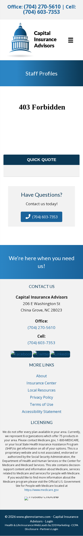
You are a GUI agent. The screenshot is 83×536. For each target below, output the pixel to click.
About (41, 375)
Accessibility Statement (41, 411)
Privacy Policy (41, 397)
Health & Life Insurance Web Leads (26, 525)
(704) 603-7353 (41, 11)
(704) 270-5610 (42, 6)
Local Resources (42, 390)
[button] (41, 217)
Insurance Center (41, 383)
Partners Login (49, 529)
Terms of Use (41, 404)
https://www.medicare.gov (41, 490)
